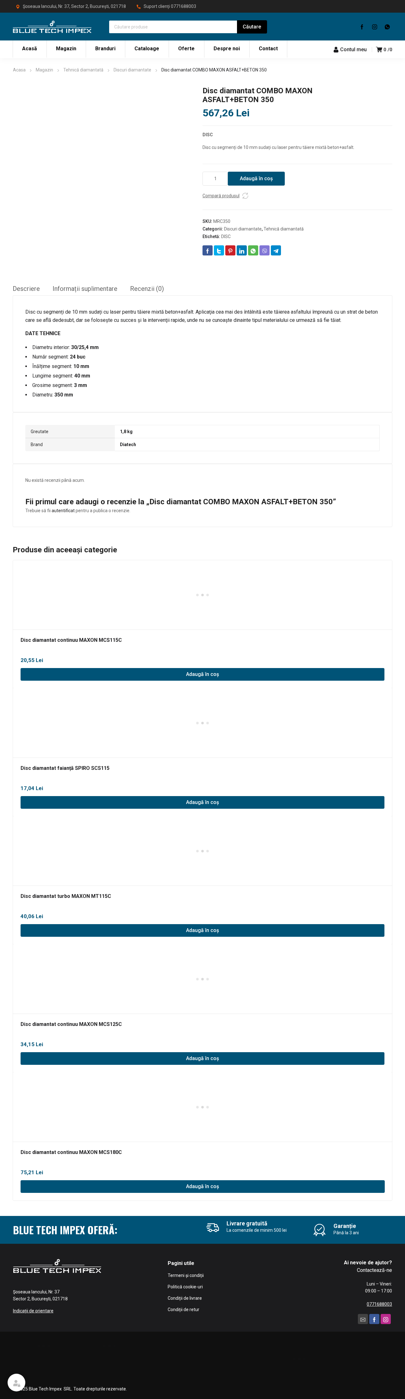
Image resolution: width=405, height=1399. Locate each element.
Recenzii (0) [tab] (147, 288)
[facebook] (362, 26)
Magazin (44, 69)
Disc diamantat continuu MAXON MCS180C (71, 1152)
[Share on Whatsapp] (253, 250)
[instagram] (375, 26)
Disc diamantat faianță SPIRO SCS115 (65, 768)
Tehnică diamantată (83, 69)
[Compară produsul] (245, 196)
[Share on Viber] (264, 250)
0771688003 (183, 6)
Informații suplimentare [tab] (85, 288)
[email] (363, 1319)
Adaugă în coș (256, 178)
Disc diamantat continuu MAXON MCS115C (71, 640)
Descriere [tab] (26, 288)
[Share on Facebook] (207, 250)
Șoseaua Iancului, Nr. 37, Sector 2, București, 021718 (74, 6)
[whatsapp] (387, 26)
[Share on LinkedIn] (242, 250)
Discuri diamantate (132, 69)
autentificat (63, 510)
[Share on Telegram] (276, 250)
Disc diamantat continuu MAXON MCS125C (71, 1024)
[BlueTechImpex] (52, 26)
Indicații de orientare (33, 1310)
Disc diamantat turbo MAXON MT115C (66, 896)
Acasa (19, 69)
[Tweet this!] (219, 250)
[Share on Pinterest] (230, 250)
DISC (226, 236)
